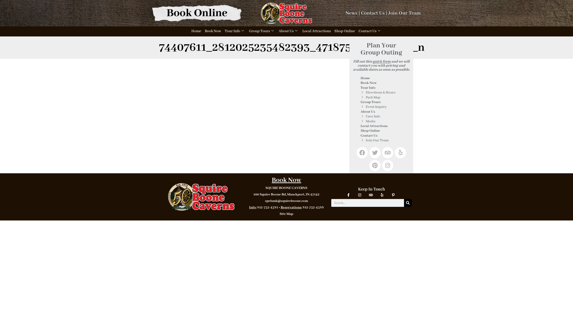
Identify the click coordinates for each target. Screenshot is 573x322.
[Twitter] (375, 152)
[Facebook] (362, 152)
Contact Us (373, 13)
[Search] (408, 203)
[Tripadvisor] (387, 152)
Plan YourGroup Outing (381, 49)
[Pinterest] (375, 165)
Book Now (213, 31)
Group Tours (259, 31)
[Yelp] (400, 152)
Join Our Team (404, 13)
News (351, 13)
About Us (286, 31)
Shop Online (344, 31)
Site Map (286, 214)
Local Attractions (316, 31)
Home (196, 31)
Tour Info (232, 31)
